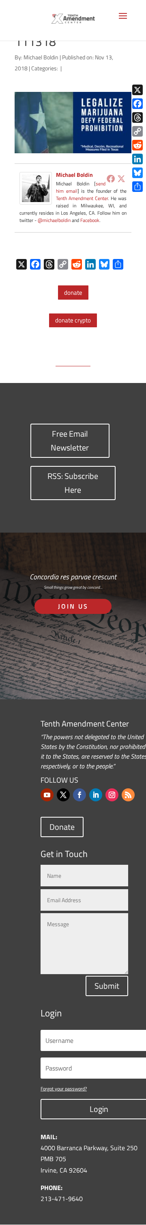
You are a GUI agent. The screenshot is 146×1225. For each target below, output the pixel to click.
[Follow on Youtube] (47, 794)
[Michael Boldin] (35, 199)
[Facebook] (111, 178)
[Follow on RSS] (128, 794)
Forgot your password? (64, 1088)
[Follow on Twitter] (63, 794)
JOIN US (73, 606)
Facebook (89, 220)
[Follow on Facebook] (79, 794)
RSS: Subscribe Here (72, 483)
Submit (106, 985)
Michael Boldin (41, 57)
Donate (62, 826)
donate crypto (73, 320)
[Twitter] (121, 178)
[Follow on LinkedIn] (95, 794)
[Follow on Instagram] (111, 794)
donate (73, 292)
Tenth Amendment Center (82, 198)
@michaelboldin (55, 220)
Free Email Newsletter (70, 440)
